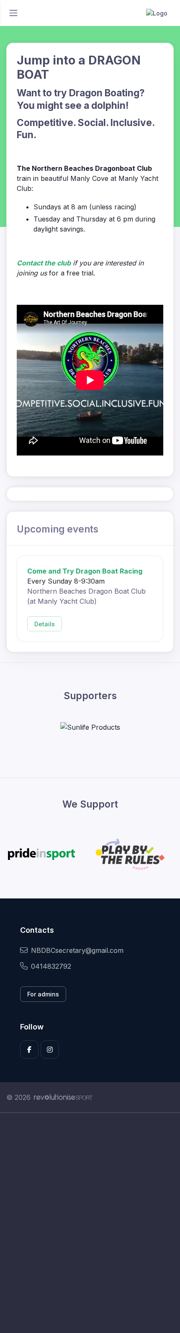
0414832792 (51, 966)
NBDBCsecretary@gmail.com (77, 950)
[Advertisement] (90, 1223)
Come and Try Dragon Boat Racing (84, 571)
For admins (43, 994)
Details (44, 624)
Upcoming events (57, 529)
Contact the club (44, 263)
